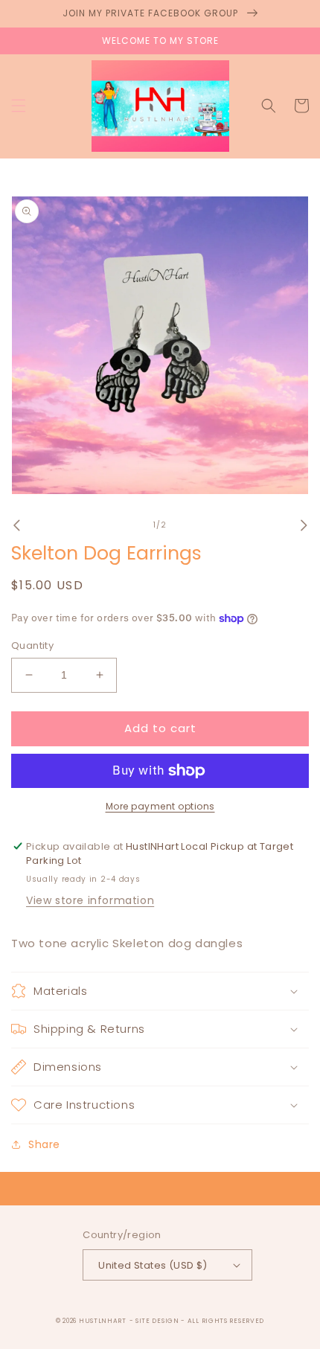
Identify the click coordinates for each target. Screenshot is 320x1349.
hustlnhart (103, 1320)
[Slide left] (16, 525)
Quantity (32, 645)
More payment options (160, 806)
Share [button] (44, 1144)
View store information (90, 900)
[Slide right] (303, 525)
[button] (18, 105)
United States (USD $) (152, 1265)
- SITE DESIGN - (158, 1320)
